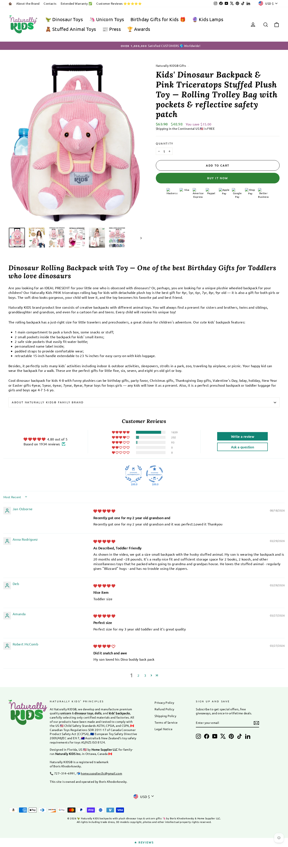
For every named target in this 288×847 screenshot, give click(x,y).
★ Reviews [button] (144, 842)
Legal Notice (163, 729)
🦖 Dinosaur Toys (64, 19)
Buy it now (217, 178)
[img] (104, 511)
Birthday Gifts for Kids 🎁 (158, 19)
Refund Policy (164, 709)
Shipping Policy (165, 716)
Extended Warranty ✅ (76, 3)
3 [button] (145, 675)
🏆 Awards (138, 29)
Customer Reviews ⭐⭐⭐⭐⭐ (119, 3)
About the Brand (27, 3)
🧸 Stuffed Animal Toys (70, 29)
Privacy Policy (164, 702)
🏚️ (10, 3)
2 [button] (138, 675)
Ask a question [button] (242, 447)
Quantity (165, 143)
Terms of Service (166, 722)
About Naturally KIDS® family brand (47, 402)
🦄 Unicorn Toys (106, 19)
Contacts (50, 3)
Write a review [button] (242, 436)
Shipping (162, 128)
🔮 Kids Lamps (207, 19)
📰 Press (111, 29)
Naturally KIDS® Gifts (171, 65)
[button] (121, 432)
